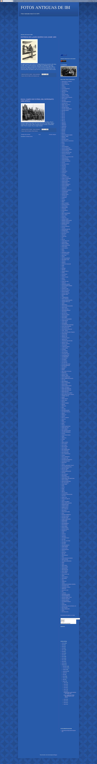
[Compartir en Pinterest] (47, 74)
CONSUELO (64, 188)
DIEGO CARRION (65, 203)
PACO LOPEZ (64, 448)
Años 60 (63, 119)
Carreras (63, 162)
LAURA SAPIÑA (65, 348)
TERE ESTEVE (64, 568)
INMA (63, 295)
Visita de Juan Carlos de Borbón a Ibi (69, 606)
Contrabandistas (65, 191)
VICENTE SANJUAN (66, 598)
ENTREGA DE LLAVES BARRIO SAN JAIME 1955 (38, 37)
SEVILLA (63, 550)
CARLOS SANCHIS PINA (66, 152)
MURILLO (63, 421)
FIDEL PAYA (64, 255)
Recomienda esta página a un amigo (68, 615)
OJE (62, 440)
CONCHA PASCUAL (66, 181)
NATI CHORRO (65, 429)
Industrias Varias (65, 294)
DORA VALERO (65, 207)
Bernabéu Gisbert (65, 139)
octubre (64, 669)
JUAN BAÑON (64, 323)
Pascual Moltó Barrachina (67, 466)
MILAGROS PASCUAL (66, 411)
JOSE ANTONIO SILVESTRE (67, 306)
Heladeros (64, 282)
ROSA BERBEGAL (65, 523)
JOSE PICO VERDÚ (65, 314)
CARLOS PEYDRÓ (65, 150)
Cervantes (64, 168)
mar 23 (65, 702)
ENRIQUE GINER (65, 219)
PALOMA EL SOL (65, 458)
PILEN (63, 485)
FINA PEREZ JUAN (65, 259)
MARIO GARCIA (65, 398)
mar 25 (65, 699)
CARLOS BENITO (65, 146)
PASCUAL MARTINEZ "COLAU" (68, 465)
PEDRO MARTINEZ (65, 477)
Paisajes (63, 455)
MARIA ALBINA (64, 384)
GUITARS (63, 279)
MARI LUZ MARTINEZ (66, 382)
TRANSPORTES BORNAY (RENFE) (68, 584)
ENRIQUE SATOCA (65, 223)
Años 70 (63, 120)
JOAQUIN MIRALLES (66, 301)
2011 (63, 659)
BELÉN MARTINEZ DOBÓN (67, 135)
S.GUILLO (64, 533)
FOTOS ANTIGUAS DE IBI (45, 7)
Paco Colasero (64, 443)
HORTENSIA (64, 287)
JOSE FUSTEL (64, 307)
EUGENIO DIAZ (65, 230)
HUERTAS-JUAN (65, 288)
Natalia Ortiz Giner (65, 427)
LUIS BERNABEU (65, 356)
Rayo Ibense (64, 510)
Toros (63, 579)
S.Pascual (64, 535)
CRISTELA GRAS (65, 194)
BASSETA (63, 129)
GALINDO (63, 268)
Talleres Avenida (65, 559)
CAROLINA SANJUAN (66, 161)
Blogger (55, 754)
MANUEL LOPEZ (65, 375)
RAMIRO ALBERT (65, 506)
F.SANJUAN (64, 236)
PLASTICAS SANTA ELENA (67, 494)
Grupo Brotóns (64, 274)
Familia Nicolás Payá (66, 245)
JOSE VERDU (64, 317)
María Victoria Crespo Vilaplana (68, 394)
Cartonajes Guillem (65, 164)
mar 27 (65, 689)
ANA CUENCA (64, 98)
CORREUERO (64, 193)
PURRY (63, 500)
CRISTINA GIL (64, 195)
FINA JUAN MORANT (66, 258)
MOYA (63, 420)
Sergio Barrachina (65, 549)
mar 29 (65, 685)
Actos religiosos (65, 82)
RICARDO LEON (65, 517)
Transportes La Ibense (66, 587)
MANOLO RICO (65, 374)
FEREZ (63, 250)
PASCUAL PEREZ (65, 468)
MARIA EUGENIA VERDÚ (67, 385)
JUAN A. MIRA (64, 322)
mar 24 (65, 700)
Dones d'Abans (65, 206)
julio (64, 674)
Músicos (63, 424)
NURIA (63, 436)
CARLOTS (64, 155)
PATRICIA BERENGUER (66, 471)
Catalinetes (64, 166)
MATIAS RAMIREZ (65, 403)
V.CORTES (64, 593)
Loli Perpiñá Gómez (65, 353)
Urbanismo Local (65, 590)
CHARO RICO (64, 171)
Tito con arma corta (65, 574)
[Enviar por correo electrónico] (42, 74)
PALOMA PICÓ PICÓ (66, 461)
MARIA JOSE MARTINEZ (66, 390)
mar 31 (65, 682)
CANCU (63, 145)
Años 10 (63, 111)
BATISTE (63, 132)
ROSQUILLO (64, 530)
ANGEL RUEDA (65, 106)
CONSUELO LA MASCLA (66, 190)
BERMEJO (64, 137)
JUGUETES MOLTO (65, 337)
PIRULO (63, 491)
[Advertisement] (47, 19)
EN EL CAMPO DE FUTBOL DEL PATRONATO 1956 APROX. (69, 696)
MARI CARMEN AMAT (66, 377)
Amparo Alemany (65, 94)
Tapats (63, 562)
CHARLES (64, 169)
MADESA (63, 368)
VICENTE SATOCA (65, 600)
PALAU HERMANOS (66, 456)
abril (64, 679)
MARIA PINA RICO (65, 391)
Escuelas (63, 227)
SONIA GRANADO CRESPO (67, 558)
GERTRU (63, 269)
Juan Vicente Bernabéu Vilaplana (68, 332)
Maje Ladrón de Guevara (66, 371)
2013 (63, 656)
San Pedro (64, 543)
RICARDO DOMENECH (66, 514)
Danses (63, 198)
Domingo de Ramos (65, 204)
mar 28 (65, 687)
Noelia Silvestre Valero (66, 435)
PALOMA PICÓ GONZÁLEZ (67, 459)
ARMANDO (64, 124)
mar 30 (65, 684)
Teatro (63, 564)
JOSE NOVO (64, 311)
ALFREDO (64, 87)
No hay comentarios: (36, 74)
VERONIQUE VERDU (66, 594)
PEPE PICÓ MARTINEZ (66, 481)
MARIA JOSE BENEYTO (66, 388)
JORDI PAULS (64, 304)
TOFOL (63, 575)
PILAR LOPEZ (64, 484)
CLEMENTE (64, 175)
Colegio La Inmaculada (66, 178)
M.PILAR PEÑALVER (66, 365)
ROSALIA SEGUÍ (65, 527)
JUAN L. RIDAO (65, 330)
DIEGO (63, 201)
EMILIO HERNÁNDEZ (66, 213)
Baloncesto (64, 127)
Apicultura (64, 122)
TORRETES (64, 581)
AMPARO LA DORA (65, 95)
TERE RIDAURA (65, 569)
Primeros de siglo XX (66, 498)
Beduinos (63, 133)
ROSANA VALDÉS (65, 529)
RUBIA (63, 532)
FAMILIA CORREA (65, 243)
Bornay (63, 142)
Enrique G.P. (64, 217)
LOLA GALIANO (65, 352)
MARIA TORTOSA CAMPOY (67, 393)
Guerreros (64, 275)
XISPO (63, 610)
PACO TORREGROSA (66, 453)
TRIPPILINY (64, 588)
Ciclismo (63, 174)
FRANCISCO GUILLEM (66, 264)
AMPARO (63, 93)
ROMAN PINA (64, 521)
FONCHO (63, 261)
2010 (63, 661)
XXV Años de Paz (65, 611)
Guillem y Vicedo (65, 277)
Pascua (63, 464)
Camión (63, 143)
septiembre (65, 671)
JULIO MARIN (64, 345)
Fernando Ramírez (65, 253)
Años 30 (63, 114)
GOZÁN (63, 272)
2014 (63, 654)
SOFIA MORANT (65, 555)
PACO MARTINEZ (65, 450)
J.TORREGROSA (65, 297)
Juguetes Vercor (65, 342)
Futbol (63, 266)
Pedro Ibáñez (64, 475)
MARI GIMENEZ (65, 381)
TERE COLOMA (65, 566)
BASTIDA (63, 130)
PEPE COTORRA (65, 479)
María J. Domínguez (65, 387)
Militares (63, 413)
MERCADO (64, 406)
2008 (63, 664)
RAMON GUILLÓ (65, 507)
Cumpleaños (64, 197)
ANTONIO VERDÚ (65, 110)
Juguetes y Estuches (66, 343)
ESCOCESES (64, 224)
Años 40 (63, 116)
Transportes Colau (65, 585)
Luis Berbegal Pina (65, 355)
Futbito (63, 265)
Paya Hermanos (65, 474)
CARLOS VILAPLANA (66, 153)
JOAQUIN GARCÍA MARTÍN (67, 300)
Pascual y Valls (64, 469)
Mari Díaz (63, 379)
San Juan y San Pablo (66, 540)
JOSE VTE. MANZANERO (67, 319)
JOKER (63, 303)
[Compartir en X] (45, 74)
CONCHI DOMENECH (66, 184)
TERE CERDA (64, 565)
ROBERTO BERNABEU (66, 519)
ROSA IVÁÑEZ (64, 526)
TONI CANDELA (65, 577)
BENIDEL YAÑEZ (65, 136)
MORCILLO (64, 414)
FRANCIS (63, 262)
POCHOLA (64, 495)
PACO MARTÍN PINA (66, 449)
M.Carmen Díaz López (66, 364)
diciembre (65, 666)
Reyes (63, 513)
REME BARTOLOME (66, 511)
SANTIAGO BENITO (65, 545)
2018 (63, 648)
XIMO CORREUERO (66, 608)
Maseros (63, 401)
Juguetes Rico (64, 339)
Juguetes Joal (64, 336)
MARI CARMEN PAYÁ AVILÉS (67, 378)
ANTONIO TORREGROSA (67, 108)
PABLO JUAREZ (65, 442)
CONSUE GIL (64, 187)
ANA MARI (64, 100)
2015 (63, 653)
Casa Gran (64, 165)
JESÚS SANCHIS (65, 298)
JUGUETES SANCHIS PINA (67, 340)
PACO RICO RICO (65, 452)
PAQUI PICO (64, 462)
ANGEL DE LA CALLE (66, 104)
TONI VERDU (64, 578)
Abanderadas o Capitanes (67, 81)
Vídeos (63, 603)
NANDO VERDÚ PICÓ (66, 426)
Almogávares (64, 90)
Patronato (63, 472)
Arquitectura (64, 126)
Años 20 (63, 113)
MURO (63, 423)
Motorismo (64, 419)
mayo (64, 677)
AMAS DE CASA (65, 91)
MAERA (63, 369)
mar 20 (65, 704)
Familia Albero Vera (65, 240)
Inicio (40, 134)
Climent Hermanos (65, 177)
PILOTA (63, 487)
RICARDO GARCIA (65, 516)
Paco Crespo (64, 445)
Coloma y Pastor (65, 179)
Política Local (64, 497)
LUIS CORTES (64, 358)
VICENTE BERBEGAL (66, 595)
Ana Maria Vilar (65, 103)
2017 (63, 649)
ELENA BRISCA (65, 210)
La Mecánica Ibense (65, 346)
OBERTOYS (64, 437)
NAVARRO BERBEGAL (66, 432)
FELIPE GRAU (64, 246)
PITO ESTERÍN (64, 493)
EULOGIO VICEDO (65, 232)
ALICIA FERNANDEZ (66, 88)
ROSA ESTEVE (65, 524)
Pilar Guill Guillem (65, 482)
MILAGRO (64, 408)
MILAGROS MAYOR (65, 410)
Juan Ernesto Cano (65, 327)
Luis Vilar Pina (64, 362)
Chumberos (64, 172)
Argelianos (64, 123)
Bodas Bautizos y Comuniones (67, 140)
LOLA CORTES (65, 350)
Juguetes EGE (64, 335)
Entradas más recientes (25, 134)
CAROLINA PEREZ (65, 159)
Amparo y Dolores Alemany (67, 97)
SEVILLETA (64, 552)
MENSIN (63, 404)
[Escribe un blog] (43, 74)
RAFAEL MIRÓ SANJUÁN (67, 503)
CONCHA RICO (65, 182)
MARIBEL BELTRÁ (65, 395)
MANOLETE (64, 372)
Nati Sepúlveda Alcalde (66, 430)
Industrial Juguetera (65, 293)
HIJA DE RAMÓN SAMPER (67, 285)
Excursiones (64, 233)
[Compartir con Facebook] (46, 74)
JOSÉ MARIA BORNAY (66, 310)
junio (64, 676)
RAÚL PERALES (65, 508)
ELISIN (63, 211)
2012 (63, 658)
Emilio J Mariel (64, 214)
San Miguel (64, 542)
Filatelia (63, 256)
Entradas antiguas (52, 134)
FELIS (63, 249)
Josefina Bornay (65, 320)
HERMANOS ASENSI (66, 284)
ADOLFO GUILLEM (65, 84)
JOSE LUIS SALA (65, 308)
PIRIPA (63, 490)
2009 (63, 663)
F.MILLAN (63, 235)
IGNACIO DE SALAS (66, 290)
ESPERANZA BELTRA (66, 229)
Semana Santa (64, 548)
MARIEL (63, 397)
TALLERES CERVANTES (66, 561)
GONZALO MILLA (65, 271)
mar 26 (65, 691)
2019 (63, 646)
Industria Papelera (65, 291)
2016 (63, 651)
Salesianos (64, 536)
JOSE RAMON (64, 316)
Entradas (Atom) (29, 136)
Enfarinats (64, 216)
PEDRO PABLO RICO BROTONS (68, 478)
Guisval (63, 278)
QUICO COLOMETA (65, 501)
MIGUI (63, 407)
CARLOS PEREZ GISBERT (67, 149)
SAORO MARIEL (65, 546)
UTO (62, 591)
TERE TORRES (65, 571)
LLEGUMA (64, 349)
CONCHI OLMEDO (65, 185)
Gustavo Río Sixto (65, 281)
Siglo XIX (63, 553)
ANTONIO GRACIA (65, 107)
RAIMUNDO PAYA (65, 504)
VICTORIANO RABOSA (66, 601)
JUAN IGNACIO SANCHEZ (67, 329)
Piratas (63, 488)
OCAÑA (63, 439)
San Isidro (64, 539)
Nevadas (63, 433)
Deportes (63, 200)
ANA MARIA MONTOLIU (66, 101)
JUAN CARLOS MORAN (66, 326)
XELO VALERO (65, 607)
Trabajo (63, 582)
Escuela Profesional (65, 226)
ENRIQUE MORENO (66, 222)
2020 (63, 644)
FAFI (62, 237)
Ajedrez (63, 85)
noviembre (65, 667)
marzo (64, 681)
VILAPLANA (64, 604)
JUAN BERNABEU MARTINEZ (67, 324)
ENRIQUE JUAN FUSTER (67, 220)
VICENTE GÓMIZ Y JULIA (67, 597)
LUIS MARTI (64, 359)
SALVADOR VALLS (65, 537)
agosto (64, 672)
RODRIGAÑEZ (64, 520)
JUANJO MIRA (64, 333)
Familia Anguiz (64, 242)
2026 (63, 643)
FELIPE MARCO (65, 248)
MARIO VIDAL (64, 400)
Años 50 (63, 117)
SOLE (63, 556)
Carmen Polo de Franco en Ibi (67, 156)
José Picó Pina (64, 313)
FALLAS (63, 239)
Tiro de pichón (64, 572)
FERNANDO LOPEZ (65, 252)
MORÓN (63, 416)
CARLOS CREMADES (66, 148)
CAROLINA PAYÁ (65, 158)
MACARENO (64, 366)
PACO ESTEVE (65, 446)
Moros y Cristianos (65, 417)
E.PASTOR (64, 208)
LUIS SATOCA (64, 361)
